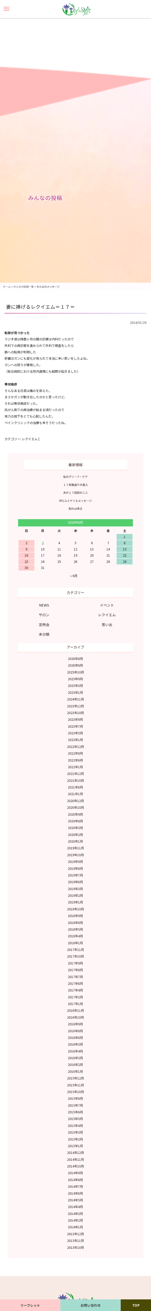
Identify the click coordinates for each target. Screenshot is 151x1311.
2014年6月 (75, 1193)
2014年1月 (75, 1227)
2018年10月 (75, 909)
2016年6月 (75, 1037)
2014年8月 (75, 1179)
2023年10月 (75, 712)
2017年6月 (75, 983)
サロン (44, 614)
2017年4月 (75, 990)
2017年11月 (75, 949)
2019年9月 (75, 861)
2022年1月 (75, 766)
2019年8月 (75, 868)
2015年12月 (75, 1078)
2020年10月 (75, 807)
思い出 (107, 624)
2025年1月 (75, 692)
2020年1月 (75, 841)
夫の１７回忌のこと (75, 492)
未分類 (44, 634)
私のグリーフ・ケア (75, 476)
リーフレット (30, 1305)
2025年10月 (75, 672)
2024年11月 (75, 699)
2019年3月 (75, 888)
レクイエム (30, 438)
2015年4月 (75, 1125)
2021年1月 (75, 793)
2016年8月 (75, 1030)
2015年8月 (75, 1098)
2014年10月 (75, 1166)
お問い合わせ (91, 1305)
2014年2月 (75, 1220)
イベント (107, 605)
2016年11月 (75, 1010)
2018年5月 (75, 929)
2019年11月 (75, 848)
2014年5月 (75, 1200)
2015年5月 (75, 1118)
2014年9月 (75, 1172)
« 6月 (73, 575)
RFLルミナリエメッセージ (75, 500)
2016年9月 (75, 1024)
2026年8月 (75, 658)
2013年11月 (75, 1240)
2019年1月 (75, 902)
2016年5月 (75, 1044)
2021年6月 (75, 787)
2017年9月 (75, 963)
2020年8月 (75, 821)
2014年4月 (75, 1206)
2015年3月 (75, 1132)
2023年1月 (75, 739)
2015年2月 (75, 1139)
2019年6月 (75, 881)
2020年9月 (75, 814)
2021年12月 (75, 773)
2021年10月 (75, 780)
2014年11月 (75, 1159)
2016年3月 (75, 1057)
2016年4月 (75, 1051)
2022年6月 (75, 760)
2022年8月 (75, 753)
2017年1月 (75, 1003)
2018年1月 (75, 942)
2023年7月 (75, 726)
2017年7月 (75, 976)
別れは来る (75, 508)
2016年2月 (75, 1064)
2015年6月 (75, 1112)
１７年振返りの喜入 (75, 485)
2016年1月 (75, 1071)
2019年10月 (75, 854)
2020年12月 (75, 800)
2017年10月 (75, 956)
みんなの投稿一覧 (23, 286)
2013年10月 (75, 1247)
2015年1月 (75, 1145)
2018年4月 (75, 936)
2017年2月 (75, 997)
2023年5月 (75, 733)
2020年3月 (75, 827)
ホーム (7, 286)
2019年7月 (75, 875)
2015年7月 (75, 1105)
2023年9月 (75, 719)
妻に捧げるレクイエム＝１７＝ (40, 306)
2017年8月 (75, 969)
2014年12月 (75, 1152)
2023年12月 (75, 706)
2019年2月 (75, 895)
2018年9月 (75, 915)
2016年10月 (75, 1017)
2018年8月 (75, 922)
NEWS (44, 605)
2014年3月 (75, 1213)
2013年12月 (75, 1233)
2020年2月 (75, 834)
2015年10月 (75, 1091)
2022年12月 (75, 746)
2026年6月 (75, 665)
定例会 (44, 624)
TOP (136, 1305)
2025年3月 (75, 685)
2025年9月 (75, 678)
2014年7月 (75, 1186)
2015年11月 (75, 1085)
